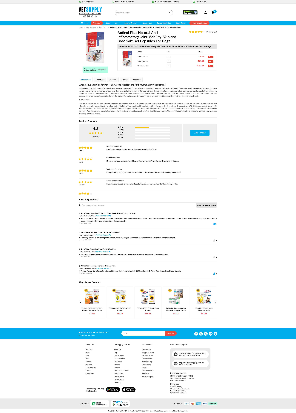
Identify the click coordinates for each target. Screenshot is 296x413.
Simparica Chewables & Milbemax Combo (204, 309)
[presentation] (80, 302)
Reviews (117, 368)
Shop (86, 23)
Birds (87, 359)
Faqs (115, 353)
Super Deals (181, 23)
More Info (137, 80)
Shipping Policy (148, 353)
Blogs (144, 368)
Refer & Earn (118, 374)
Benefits (113, 80)
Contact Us (146, 350)
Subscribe (171, 333)
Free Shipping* (88, 2)
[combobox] (139, 12)
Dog (107, 23)
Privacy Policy (147, 356)
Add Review (199, 133)
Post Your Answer (102, 216)
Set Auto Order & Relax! (124, 2)
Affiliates (145, 374)
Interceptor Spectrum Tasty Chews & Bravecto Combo (92, 309)
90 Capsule (142, 61)
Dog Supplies (91, 27)
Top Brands (146, 365)
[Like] (214, 223)
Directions (100, 80)
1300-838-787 (201, 2)
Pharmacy (97, 23)
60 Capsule (142, 57)
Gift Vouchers (119, 377)
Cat (116, 23)
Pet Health (118, 362)
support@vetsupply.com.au (191, 362)
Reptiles (89, 365)
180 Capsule (143, 66)
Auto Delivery (147, 362)
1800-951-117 (200, 353)
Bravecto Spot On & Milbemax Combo (148, 309)
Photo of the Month (121, 371)
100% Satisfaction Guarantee (167, 2)
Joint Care (102, 27)
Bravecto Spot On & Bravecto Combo (120, 309)
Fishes (88, 371)
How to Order (119, 356)
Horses (88, 362)
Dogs (87, 353)
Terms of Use (147, 359)
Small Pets (90, 374)
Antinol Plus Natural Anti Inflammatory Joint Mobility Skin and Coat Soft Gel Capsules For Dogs (145, 27)
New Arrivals (147, 23)
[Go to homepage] (90, 17)
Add (211, 57)
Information (86, 80)
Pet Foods (89, 350)
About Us (117, 350)
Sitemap (117, 365)
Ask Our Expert (147, 377)
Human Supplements (199, 23)
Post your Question (206, 205)
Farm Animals (91, 368)
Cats (87, 356)
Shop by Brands (131, 23)
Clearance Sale (148, 371)
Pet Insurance (119, 380)
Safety (124, 80)
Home (81, 27)
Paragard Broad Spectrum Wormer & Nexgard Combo (176, 309)
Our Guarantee (119, 359)
